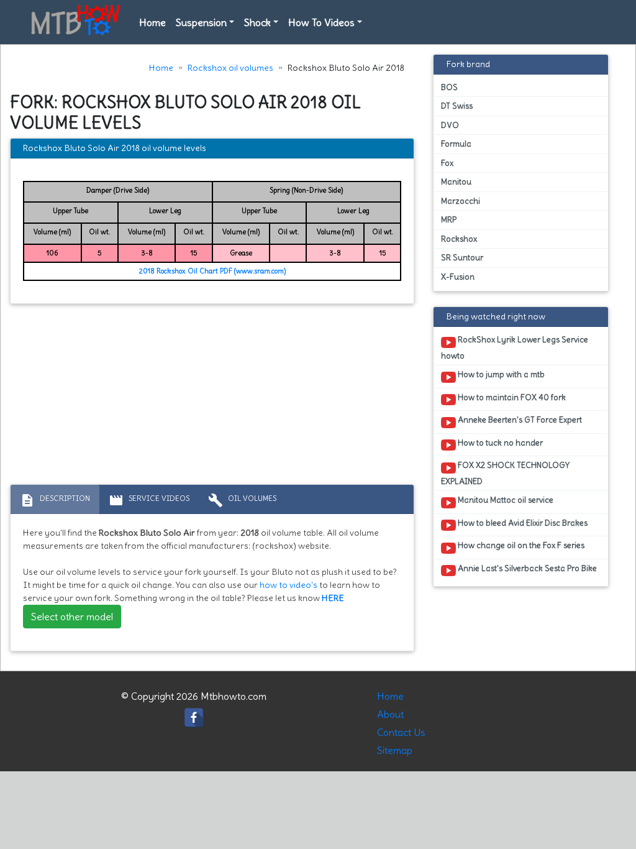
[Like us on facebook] (194, 714)
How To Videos (321, 22)
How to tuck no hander (499, 443)
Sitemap (394, 750)
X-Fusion (458, 277)
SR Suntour (462, 257)
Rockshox (459, 239)
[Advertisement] (212, 397)
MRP (449, 219)
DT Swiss (457, 106)
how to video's (288, 584)
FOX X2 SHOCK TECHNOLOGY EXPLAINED (505, 473)
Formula (456, 144)
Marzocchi (460, 201)
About (390, 714)
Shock (257, 22)
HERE (333, 597)
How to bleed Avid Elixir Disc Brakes (522, 523)
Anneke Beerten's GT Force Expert (519, 420)
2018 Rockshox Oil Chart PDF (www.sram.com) (212, 271)
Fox (447, 163)
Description (55, 500)
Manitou (456, 182)
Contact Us (401, 732)
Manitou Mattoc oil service (504, 500)
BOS (449, 87)
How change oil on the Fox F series (520, 545)
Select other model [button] (72, 616)
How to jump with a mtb (500, 374)
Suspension (201, 22)
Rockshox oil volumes (230, 67)
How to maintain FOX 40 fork (511, 397)
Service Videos (149, 500)
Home (152, 22)
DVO (450, 125)
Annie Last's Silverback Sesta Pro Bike (526, 568)
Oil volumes (242, 500)
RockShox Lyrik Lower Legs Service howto (514, 347)
